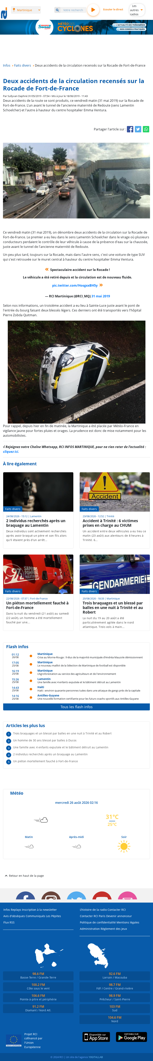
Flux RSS (9, 922)
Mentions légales (128, 922)
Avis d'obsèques (14, 916)
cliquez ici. (11, 451)
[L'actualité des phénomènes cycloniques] (129, 25)
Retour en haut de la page (26, 876)
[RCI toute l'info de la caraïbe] (4, 13)
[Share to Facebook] (130, 129)
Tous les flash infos (77, 706)
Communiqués (35, 916)
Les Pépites (53, 916)
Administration (90, 929)
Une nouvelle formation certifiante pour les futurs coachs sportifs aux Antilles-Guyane (88, 698)
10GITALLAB (95, 1057)
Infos (6, 910)
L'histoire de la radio (93, 910)
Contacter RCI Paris (92, 916)
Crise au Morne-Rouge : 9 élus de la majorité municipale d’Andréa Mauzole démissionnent (90, 657)
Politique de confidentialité (98, 922)
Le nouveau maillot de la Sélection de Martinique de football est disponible (81, 665)
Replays (16, 910)
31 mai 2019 (100, 296)
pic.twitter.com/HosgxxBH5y (75, 285)
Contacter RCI (117, 910)
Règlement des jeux (114, 929)
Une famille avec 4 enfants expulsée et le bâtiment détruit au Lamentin (79, 682)
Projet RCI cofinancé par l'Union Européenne (33, 1040)
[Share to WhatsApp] (146, 129)
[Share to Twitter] (138, 129)
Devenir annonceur (119, 916)
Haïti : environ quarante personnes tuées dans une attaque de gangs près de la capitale (88, 690)
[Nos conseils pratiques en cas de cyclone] (131, 29)
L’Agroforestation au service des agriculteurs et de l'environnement (76, 673)
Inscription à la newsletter (39, 910)
